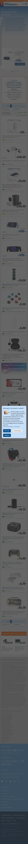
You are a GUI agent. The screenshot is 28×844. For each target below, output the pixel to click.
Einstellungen (17, 430)
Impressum (17, 426)
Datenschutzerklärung (8, 426)
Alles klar (6, 430)
